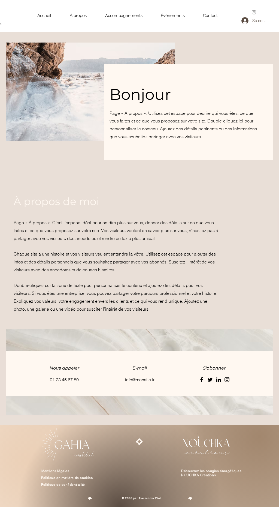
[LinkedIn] (218, 379)
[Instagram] (227, 379)
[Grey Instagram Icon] (254, 12)
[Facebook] (201, 379)
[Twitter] (210, 379)
